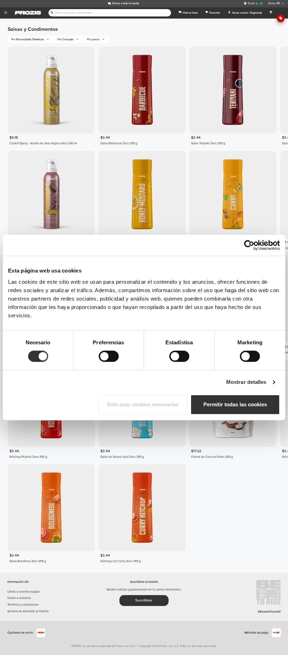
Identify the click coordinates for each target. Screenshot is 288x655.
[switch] (109, 356)
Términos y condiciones (23, 605)
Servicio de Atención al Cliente (28, 611)
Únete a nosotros (19, 598)
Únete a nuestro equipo (23, 592)
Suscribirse (143, 600)
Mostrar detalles (246, 382)
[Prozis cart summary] (271, 13)
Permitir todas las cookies (235, 404)
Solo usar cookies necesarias (142, 404)
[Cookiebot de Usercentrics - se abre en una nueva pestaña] (249, 245)
